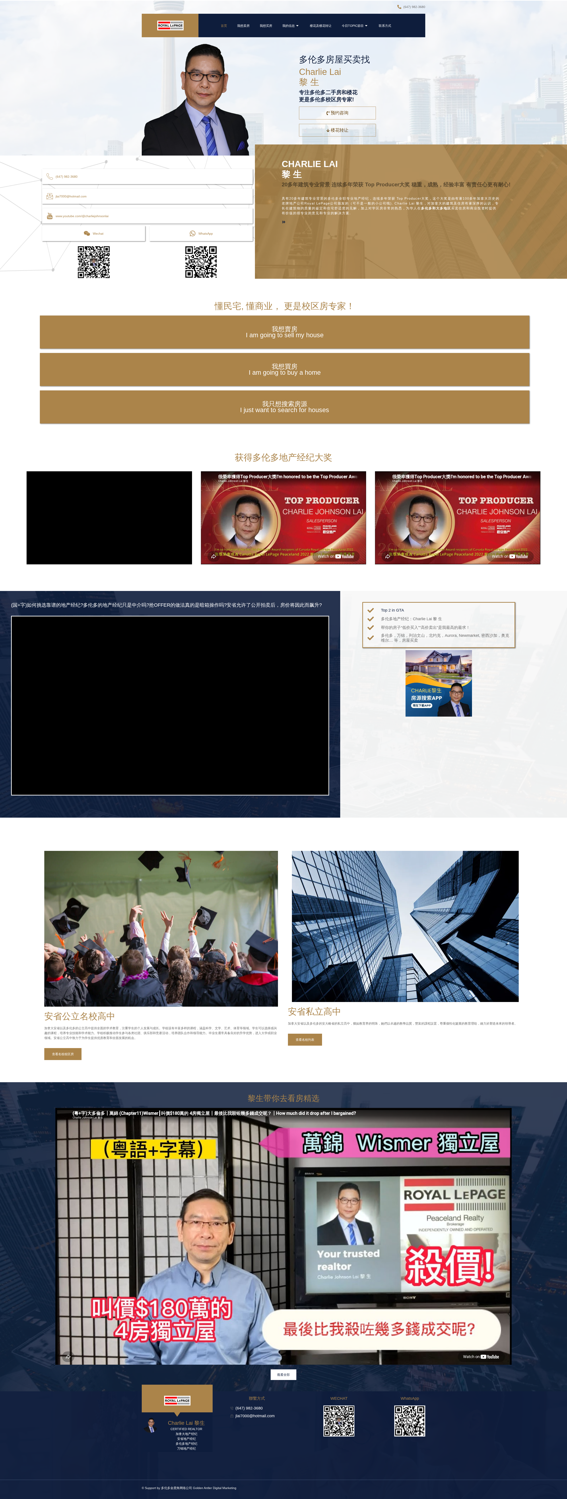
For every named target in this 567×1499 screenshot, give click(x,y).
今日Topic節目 (353, 25)
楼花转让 (339, 130)
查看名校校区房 (63, 1054)
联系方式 (385, 25)
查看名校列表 (305, 1039)
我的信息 (288, 25)
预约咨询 (339, 112)
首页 (224, 25)
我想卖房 (243, 25)
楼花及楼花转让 (321, 25)
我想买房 (266, 25)
